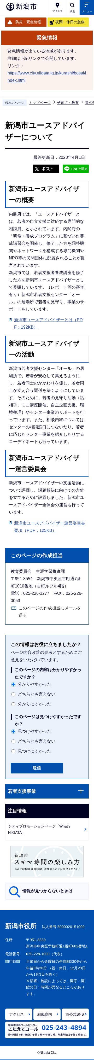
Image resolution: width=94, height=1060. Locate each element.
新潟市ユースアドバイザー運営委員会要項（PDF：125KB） (49, 527)
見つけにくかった (34, 751)
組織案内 (44, 1014)
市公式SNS (75, 1014)
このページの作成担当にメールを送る (50, 612)
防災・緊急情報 (28, 22)
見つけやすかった (34, 731)
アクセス (16, 1014)
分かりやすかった (34, 684)
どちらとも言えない (36, 694)
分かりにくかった (34, 704)
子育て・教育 (68, 103)
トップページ (40, 103)
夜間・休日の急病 (70, 22)
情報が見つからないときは (47, 891)
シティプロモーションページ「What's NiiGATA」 (39, 829)
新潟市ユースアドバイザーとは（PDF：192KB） (48, 323)
